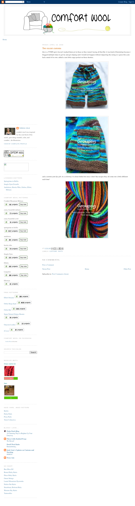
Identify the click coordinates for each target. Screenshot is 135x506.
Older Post (127, 269)
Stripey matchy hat (10, 364)
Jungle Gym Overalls (11, 184)
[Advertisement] (14, 81)
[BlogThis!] (55, 248)
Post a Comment (48, 265)
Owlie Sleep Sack (10, 303)
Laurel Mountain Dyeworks (14, 481)
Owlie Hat (7, 310)
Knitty (6, 411)
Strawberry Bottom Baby (13, 487)
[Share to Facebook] (60, 248)
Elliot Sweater (9, 297)
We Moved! (10, 441)
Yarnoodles (8, 493)
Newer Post (46, 269)
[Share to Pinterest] (62, 248)
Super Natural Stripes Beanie (14, 314)
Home (5, 39)
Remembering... (12, 446)
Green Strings (9, 478)
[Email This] (52, 248)
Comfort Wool (8, 341)
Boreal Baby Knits (10, 472)
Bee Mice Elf (8, 469)
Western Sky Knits (10, 490)
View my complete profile (15, 144)
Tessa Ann (10, 457)
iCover (6, 331)
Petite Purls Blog (13, 431)
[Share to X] (57, 248)
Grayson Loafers (10, 324)
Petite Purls (8, 414)
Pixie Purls (8, 417)
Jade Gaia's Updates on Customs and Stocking (20, 451)
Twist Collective (10, 420)
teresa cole (24, 128)
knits (60, 251)
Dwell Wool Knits (13, 444)
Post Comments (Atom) (60, 274)
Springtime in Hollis (11, 181)
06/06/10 (9, 454)
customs (53, 251)
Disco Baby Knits (10, 475)
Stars (5, 383)
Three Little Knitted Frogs (16, 438)
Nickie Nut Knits (10, 484)
